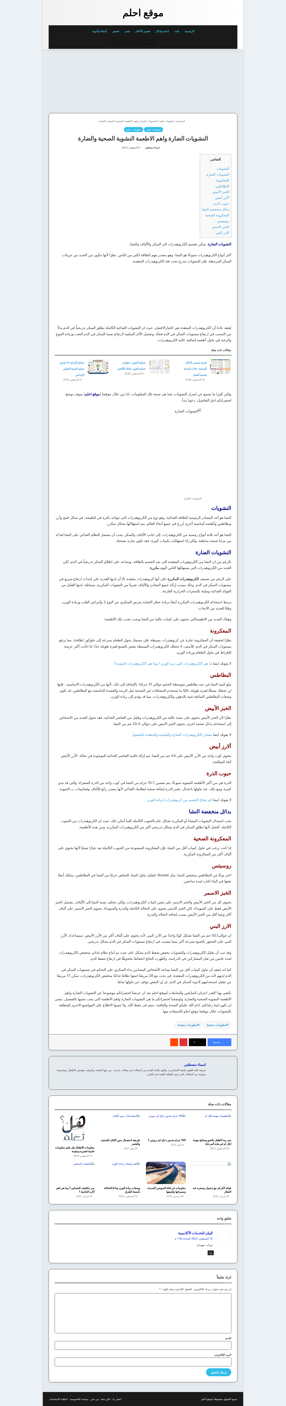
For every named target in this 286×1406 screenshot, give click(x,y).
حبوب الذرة (221, 203)
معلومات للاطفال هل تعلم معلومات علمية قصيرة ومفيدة (75, 1149)
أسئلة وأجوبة (99, 31)
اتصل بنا (117, 1399)
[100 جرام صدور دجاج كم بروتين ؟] (166, 1125)
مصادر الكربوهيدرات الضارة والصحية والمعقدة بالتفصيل (172, 735)
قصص (115, 31)
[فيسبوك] (199, 1080)
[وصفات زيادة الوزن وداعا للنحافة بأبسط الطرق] (120, 1173)
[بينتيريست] (183, 1042)
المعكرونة (222, 180)
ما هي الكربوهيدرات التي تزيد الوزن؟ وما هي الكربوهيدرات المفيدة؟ (163, 663)
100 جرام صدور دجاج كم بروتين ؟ (167, 1140)
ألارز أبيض (222, 197)
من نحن (94, 1399)
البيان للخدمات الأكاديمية (195, 1233)
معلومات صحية (216, 1025)
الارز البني (222, 233)
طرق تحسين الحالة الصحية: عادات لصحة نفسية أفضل (195, 368)
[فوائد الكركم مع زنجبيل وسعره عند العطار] (212, 1173)
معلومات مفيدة (187, 1025)
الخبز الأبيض (220, 192)
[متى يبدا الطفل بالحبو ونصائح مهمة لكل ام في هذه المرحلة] (212, 1125)
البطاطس (222, 186)
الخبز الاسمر (220, 227)
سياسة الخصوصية (79, 1399)
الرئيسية (190, 31)
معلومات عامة (133, 129)
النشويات (223, 169)
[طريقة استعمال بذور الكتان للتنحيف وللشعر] (120, 1125)
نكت (176, 31)
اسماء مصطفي (152, 147)
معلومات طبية (166, 121)
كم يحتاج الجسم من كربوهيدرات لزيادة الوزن (179, 800)
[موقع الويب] (203, 1080)
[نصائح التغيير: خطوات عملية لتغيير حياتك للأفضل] (159, 366)
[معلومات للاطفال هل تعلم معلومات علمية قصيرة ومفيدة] (75, 1129)
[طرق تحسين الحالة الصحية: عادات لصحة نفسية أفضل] (220, 366)
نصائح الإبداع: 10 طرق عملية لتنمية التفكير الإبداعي (72, 368)
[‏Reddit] (174, 1042)
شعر (127, 31)
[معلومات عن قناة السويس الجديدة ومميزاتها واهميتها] (166, 1173)
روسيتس (223, 221)
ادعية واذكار (162, 31)
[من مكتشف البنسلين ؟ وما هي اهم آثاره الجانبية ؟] (75, 1173)
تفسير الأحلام (142, 31)
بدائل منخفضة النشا (215, 209)
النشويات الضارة (217, 174)
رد (211, 1252)
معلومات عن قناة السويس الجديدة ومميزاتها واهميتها (167, 1189)
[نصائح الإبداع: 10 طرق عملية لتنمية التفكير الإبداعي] (98, 366)
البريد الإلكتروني (222, 1354)
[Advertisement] (210, 80)
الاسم (228, 1338)
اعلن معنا (106, 1399)
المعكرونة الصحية (217, 215)
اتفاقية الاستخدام (59, 1399)
